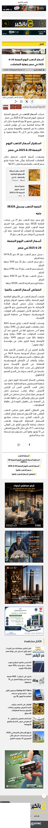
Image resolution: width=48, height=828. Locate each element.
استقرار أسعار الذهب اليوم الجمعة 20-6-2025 (24, 461)
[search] (6, 23)
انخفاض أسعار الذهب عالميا (23, 474)
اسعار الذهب (23, 456)
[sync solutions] (36, 824)
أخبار (42, 44)
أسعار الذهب (29, 114)
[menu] (42, 23)
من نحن (36, 816)
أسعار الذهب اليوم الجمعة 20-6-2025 (23, 466)
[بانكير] (24, 23)
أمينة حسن (38, 70)
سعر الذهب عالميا (23, 470)
